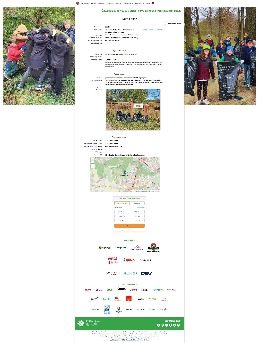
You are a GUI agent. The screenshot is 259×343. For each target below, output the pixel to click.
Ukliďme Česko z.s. (144, 340)
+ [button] (92, 159)
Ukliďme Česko (155, 191)
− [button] (92, 162)
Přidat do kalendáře (174, 24)
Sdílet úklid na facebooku (153, 30)
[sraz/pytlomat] (124, 171)
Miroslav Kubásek (131, 340)
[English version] (153, 3)
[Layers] (93, 166)
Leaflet (132, 191)
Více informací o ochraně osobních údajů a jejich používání (129, 338)
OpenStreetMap (140, 191)
